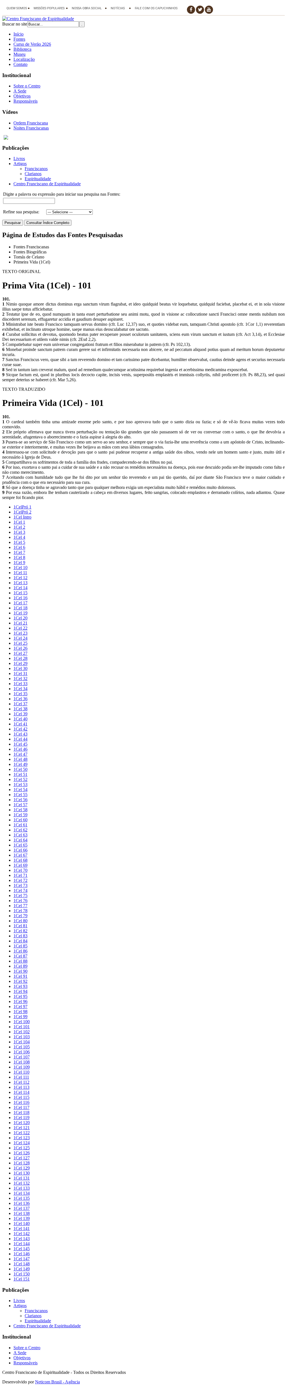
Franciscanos (36, 168)
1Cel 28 (20, 658)
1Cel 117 (21, 1107)
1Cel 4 (19, 537)
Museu (19, 54)
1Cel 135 (21, 1198)
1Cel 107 (21, 1057)
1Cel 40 (20, 719)
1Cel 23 (20, 633)
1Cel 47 (20, 754)
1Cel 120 (21, 1122)
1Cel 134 (21, 1193)
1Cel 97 (20, 1006)
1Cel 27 (20, 653)
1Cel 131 (21, 1178)
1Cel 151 (21, 1279)
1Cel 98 (20, 1011)
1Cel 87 (20, 956)
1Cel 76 (20, 900)
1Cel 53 (20, 784)
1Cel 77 (20, 905)
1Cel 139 (21, 1218)
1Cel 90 (20, 971)
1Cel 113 (21, 1087)
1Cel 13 (20, 582)
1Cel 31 (20, 673)
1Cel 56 (20, 799)
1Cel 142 (21, 1233)
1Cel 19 (20, 613)
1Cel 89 (20, 966)
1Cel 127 (21, 1157)
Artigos (20, 163)
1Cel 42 (20, 729)
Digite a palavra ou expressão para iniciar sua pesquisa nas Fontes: (61, 194)
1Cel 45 (20, 744)
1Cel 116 (21, 1102)
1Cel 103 (21, 1036)
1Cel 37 (20, 703)
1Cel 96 (20, 1001)
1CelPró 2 (22, 512)
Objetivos (22, 96)
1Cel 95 (20, 996)
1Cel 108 (21, 1062)
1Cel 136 (21, 1203)
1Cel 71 (20, 875)
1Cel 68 (20, 860)
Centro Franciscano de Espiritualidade (47, 183)
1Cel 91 (20, 976)
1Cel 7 (19, 552)
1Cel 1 (19, 522)
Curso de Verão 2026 (32, 44)
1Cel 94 (20, 991)
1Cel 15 (20, 592)
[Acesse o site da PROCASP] (143, 137)
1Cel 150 (21, 1274)
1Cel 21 (20, 623)
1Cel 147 (21, 1258)
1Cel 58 (20, 809)
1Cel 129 (21, 1168)
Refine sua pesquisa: (21, 211)
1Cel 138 (21, 1213)
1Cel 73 (20, 885)
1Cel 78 (20, 910)
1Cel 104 (21, 1041)
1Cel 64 (20, 840)
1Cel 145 (21, 1248)
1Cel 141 (21, 1228)
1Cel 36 (20, 698)
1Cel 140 (21, 1223)
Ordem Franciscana (30, 123)
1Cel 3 (19, 532)
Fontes (19, 39)
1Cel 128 (21, 1163)
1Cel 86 (20, 951)
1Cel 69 (20, 865)
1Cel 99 (20, 1016)
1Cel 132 (21, 1183)
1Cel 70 (20, 870)
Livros (19, 158)
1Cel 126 (21, 1152)
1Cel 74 (20, 890)
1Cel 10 (20, 567)
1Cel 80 (20, 920)
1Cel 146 (21, 1253)
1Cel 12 (20, 577)
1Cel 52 (20, 779)
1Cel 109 (21, 1067)
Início (18, 34)
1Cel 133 (21, 1188)
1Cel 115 (21, 1097)
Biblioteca (22, 49)
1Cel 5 (19, 542)
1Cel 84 (20, 941)
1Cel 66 (20, 850)
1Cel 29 (20, 663)
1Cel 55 (20, 794)
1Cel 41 (20, 724)
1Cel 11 (20, 572)
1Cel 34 (20, 688)
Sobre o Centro (26, 86)
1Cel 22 (20, 628)
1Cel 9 (19, 562)
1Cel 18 (20, 607)
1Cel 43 (20, 734)
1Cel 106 (21, 1052)
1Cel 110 (21, 1072)
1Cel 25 (20, 643)
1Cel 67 (20, 855)
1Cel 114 (21, 1092)
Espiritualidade (38, 178)
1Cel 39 (20, 713)
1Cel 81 (20, 925)
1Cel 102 (21, 1031)
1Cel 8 (19, 557)
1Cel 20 (20, 618)
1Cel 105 (21, 1046)
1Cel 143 (21, 1238)
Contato (20, 64)
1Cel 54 (20, 789)
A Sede (19, 91)
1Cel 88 (20, 961)
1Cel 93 (20, 986)
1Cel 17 (20, 602)
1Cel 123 (21, 1137)
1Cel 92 (20, 981)
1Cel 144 (21, 1243)
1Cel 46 (20, 749)
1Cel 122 (21, 1132)
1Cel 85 (20, 946)
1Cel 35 (20, 693)
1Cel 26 (20, 648)
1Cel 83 (20, 935)
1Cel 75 (20, 895)
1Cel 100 (21, 1021)
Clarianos (33, 173)
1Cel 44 (20, 739)
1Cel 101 (21, 1026)
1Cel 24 (20, 638)
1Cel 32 (20, 678)
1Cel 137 (21, 1208)
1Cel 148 (21, 1263)
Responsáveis (25, 101)
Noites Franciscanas (31, 128)
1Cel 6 (19, 547)
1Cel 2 (19, 527)
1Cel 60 (20, 819)
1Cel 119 (21, 1117)
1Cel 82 (20, 930)
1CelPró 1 (22, 507)
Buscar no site (14, 24)
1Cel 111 (21, 1077)
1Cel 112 (21, 1082)
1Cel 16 (20, 597)
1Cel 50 (20, 769)
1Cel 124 (21, 1142)
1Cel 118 (21, 1112)
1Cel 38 (20, 708)
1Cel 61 (20, 824)
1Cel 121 (21, 1127)
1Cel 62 (20, 830)
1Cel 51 (20, 774)
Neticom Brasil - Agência (57, 1381)
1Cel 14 (20, 587)
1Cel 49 (20, 764)
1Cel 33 (20, 683)
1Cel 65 (20, 845)
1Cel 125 (21, 1147)
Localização (24, 59)
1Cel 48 (20, 759)
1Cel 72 (20, 880)
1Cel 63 (20, 835)
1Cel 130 (21, 1173)
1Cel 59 (20, 814)
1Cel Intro (22, 517)
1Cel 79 (20, 915)
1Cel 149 (21, 1268)
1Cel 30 (20, 668)
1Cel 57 (20, 804)
